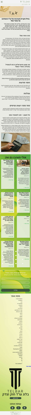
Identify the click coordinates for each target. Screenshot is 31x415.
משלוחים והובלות (18, 318)
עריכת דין (20, 308)
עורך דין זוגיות (19, 312)
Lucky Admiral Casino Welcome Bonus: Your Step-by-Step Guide (8, 218)
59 (21, 358)
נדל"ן (21, 315)
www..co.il (15, 414)
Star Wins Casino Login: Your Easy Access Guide (24, 194)
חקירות (20, 328)
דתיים (21, 334)
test (28, 217)
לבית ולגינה (19, 324)
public (20, 350)
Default (20, 355)
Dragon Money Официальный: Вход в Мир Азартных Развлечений (8, 244)
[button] (2, 2)
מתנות (21, 316)
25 (21, 360)
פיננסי (20, 307)
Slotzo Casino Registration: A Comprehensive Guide (8, 195)
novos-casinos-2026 (17, 352)
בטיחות (20, 341)
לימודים (20, 323)
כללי (21, 326)
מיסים (20, 321)
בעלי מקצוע (19, 339)
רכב (21, 302)
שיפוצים (20, 300)
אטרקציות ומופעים (18, 346)
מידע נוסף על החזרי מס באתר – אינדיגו (17, 59)
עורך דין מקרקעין (18, 310)
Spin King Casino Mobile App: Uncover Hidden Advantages (8, 162)
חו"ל (21, 329)
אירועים (20, 344)
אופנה (21, 347)
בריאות (20, 337)
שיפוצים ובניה (19, 299)
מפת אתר (28, 366)
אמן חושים (19, 342)
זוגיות (21, 331)
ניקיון (21, 313)
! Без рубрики (19, 363)
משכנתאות (19, 320)
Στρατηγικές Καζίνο (17, 349)
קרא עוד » (26, 187)
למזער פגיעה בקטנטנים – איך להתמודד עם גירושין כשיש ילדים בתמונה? (24, 171)
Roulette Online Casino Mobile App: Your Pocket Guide (24, 243)
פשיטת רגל (19, 303)
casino (20, 357)
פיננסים (20, 305)
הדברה (20, 333)
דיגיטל (20, 336)
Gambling (20, 354)
